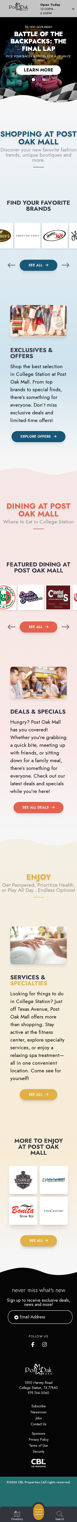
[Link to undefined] (27, 236)
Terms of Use (38, 1445)
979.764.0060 (38, 1392)
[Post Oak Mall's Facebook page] (33, 1343)
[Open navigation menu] (38, 1512)
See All (36, 265)
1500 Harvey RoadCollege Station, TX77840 (38, 1385)
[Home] (20, 8)
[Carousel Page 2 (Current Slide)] (43, 79)
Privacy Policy (39, 1439)
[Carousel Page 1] (33, 79)
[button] (56, 8)
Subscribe (38, 1406)
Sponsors (38, 1433)
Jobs (39, 1418)
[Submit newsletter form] (64, 1317)
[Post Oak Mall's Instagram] (44, 1343)
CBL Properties (29, 1482)
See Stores (38, 62)
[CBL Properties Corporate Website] (38, 1463)
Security (38, 1451)
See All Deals (35, 807)
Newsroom (38, 1412)
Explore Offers (36, 436)
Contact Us (38, 1424)
